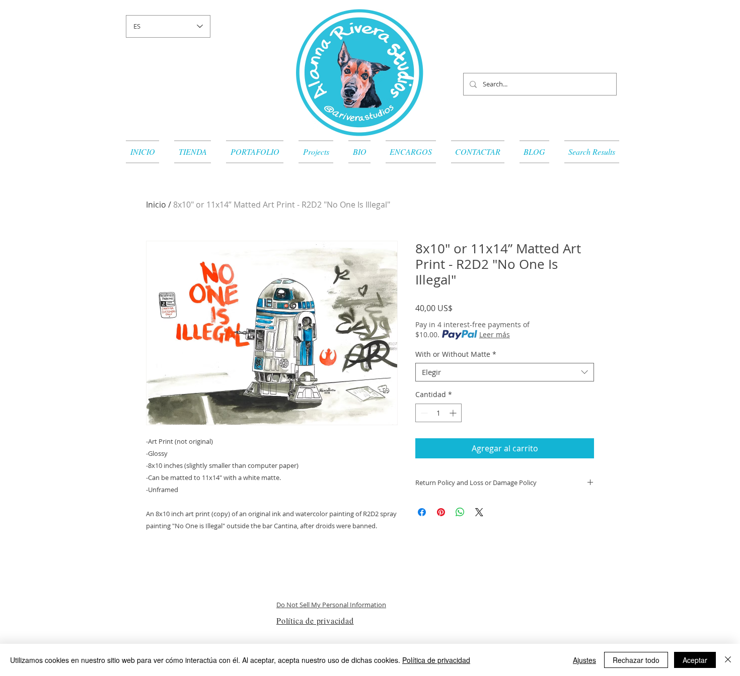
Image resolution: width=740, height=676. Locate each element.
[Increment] (454, 413)
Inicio (156, 204)
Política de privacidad (436, 660)
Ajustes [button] (584, 660)
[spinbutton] (438, 413)
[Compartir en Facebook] (422, 512)
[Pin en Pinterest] (441, 512)
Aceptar (695, 660)
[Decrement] (423, 413)
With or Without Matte (455, 354)
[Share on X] (479, 512)
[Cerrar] (728, 660)
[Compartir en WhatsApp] (460, 512)
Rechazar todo (636, 660)
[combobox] (504, 372)
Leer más (494, 334)
